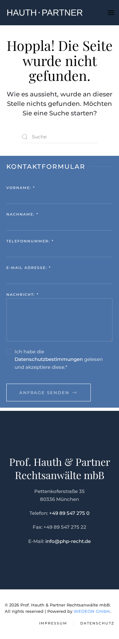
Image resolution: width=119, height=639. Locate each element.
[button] (111, 12)
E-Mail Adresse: (28, 267)
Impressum (53, 623)
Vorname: (20, 188)
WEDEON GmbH (92, 611)
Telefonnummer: (30, 241)
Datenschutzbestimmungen (49, 359)
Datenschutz (97, 623)
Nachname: (22, 214)
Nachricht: (22, 294)
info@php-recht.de (68, 541)
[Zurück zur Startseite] (44, 12)
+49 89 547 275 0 (69, 513)
